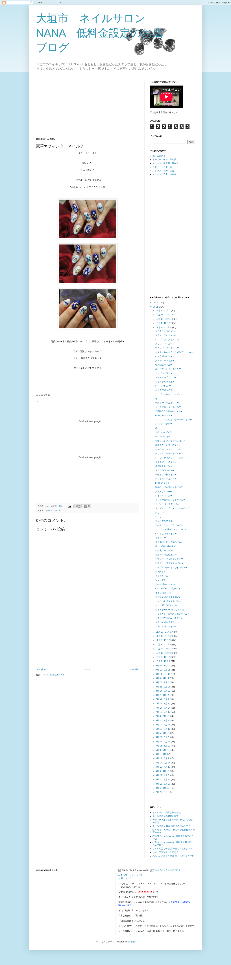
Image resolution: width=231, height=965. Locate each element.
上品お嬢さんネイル (165, 584)
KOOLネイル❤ (162, 483)
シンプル (159, 517)
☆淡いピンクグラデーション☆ (170, 441)
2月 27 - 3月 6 (163, 792)
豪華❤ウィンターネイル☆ (168, 445)
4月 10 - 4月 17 (163, 767)
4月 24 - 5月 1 (163, 758)
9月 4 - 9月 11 (163, 678)
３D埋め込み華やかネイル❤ (168, 411)
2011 (156, 307)
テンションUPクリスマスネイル (170, 529)
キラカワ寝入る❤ (163, 390)
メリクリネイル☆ (164, 343)
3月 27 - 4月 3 (163, 775)
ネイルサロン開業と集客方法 (166, 812)
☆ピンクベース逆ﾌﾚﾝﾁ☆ (167, 504)
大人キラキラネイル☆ (166, 331)
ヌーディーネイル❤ (164, 360)
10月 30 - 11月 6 (164, 644)
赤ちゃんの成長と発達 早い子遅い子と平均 (173, 856)
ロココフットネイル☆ (166, 462)
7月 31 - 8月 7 (163, 699)
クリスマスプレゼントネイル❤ (170, 500)
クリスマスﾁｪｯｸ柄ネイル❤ (168, 453)
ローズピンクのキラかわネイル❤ (171, 567)
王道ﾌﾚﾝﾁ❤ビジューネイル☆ (169, 618)
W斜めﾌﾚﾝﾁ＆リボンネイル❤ (169, 487)
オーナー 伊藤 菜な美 (164, 159)
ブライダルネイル (164, 521)
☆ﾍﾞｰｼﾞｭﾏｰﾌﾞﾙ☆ (163, 432)
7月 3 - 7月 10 (163, 716)
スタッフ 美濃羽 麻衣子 (165, 163)
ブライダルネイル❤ (164, 382)
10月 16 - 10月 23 (164, 653)
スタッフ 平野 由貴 (163, 170)
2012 (156, 302)
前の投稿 (133, 669)
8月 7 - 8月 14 (163, 695)
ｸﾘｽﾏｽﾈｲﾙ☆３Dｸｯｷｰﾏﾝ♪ (166, 546)
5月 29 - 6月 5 (163, 737)
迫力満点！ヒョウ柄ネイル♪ (168, 542)
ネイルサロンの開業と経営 (165, 816)
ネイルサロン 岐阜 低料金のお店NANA (171, 826)
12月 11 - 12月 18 (164, 319)
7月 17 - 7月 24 (163, 708)
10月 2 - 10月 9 (163, 661)
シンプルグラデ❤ (163, 373)
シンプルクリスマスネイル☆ (169, 458)
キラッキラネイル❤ (164, 470)
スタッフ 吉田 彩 (162, 167)
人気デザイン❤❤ (163, 491)
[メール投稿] (69, 506)
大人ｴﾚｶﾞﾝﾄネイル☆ (165, 622)
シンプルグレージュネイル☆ (169, 394)
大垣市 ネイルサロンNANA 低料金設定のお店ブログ (99, 33)
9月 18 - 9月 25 (163, 670)
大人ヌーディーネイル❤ (167, 348)
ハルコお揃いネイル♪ (165, 626)
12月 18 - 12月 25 (164, 314)
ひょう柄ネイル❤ (163, 356)
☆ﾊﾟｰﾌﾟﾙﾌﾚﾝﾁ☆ (162, 436)
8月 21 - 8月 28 (163, 686)
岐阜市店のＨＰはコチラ (130, 875)
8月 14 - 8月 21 (163, 691)
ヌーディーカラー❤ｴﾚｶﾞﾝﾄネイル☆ (172, 508)
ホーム (87, 669)
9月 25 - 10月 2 (163, 665)
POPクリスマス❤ (163, 415)
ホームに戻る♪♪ (160, 156)
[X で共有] (82, 506)
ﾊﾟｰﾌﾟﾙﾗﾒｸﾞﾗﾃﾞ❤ (163, 386)
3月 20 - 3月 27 (163, 779)
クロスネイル (161, 576)
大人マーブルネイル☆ (166, 335)
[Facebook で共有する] (85, 506)
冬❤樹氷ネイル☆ (163, 466)
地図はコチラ (124, 878)
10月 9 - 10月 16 (164, 657)
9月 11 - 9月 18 (163, 674)
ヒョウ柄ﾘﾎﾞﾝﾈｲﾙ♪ (164, 592)
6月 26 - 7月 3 (163, 720)
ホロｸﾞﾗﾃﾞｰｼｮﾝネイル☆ (166, 605)
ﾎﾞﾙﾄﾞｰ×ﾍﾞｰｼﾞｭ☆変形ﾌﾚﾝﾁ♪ (168, 588)
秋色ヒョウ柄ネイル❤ (165, 474)
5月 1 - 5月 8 (162, 754)
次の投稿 (41, 669)
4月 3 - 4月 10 (163, 771)
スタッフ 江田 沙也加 (164, 174)
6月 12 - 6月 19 (163, 729)
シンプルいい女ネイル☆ (167, 339)
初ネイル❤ (160, 538)
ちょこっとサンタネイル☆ (168, 601)
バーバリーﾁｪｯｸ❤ (163, 424)
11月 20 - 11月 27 (164, 632)
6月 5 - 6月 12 (163, 733)
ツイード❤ (160, 580)
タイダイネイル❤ (163, 495)
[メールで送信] (75, 506)
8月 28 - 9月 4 (163, 682)
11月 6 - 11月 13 (164, 640)
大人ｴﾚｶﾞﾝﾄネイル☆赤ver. (167, 597)
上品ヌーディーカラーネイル (169, 525)
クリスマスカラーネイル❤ (168, 407)
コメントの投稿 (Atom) (53, 674)
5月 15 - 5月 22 (163, 746)
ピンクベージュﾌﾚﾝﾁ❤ (165, 479)
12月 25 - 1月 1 (163, 310)
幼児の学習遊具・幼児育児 (165, 852)
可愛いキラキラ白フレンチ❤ (169, 559)
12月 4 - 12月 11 (164, 323)
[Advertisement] (66, 106)
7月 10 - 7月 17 (163, 712)
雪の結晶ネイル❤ (163, 365)
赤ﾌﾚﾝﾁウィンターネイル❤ (168, 369)
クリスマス (160, 512)
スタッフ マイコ (52, 510)
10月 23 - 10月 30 (164, 648)
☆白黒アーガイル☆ (165, 550)
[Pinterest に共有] (89, 506)
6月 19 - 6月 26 (163, 724)
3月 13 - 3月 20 (163, 784)
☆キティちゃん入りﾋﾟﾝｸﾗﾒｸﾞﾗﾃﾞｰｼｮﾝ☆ (174, 352)
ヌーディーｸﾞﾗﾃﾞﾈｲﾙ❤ (165, 377)
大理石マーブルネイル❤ (167, 403)
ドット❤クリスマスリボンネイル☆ (172, 614)
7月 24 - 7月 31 (163, 703)
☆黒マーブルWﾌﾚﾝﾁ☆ (166, 555)
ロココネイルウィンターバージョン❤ (173, 419)
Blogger (132, 941)
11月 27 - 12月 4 (164, 327)
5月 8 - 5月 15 (163, 750)
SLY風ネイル (161, 571)
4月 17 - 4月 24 (163, 762)
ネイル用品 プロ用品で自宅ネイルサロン (172, 848)
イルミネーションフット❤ (168, 449)
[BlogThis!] (78, 506)
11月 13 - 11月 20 (164, 636)
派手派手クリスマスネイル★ (169, 563)
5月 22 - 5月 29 (163, 741)
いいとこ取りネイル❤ (165, 533)
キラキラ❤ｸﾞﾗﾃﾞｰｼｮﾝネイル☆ (169, 609)
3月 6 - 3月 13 (163, 788)
